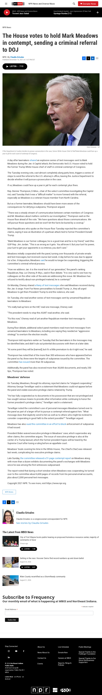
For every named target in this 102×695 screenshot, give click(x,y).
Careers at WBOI (64, 658)
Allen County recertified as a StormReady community (42, 576)
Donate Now (89, 3)
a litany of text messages (47, 285)
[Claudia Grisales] (8, 516)
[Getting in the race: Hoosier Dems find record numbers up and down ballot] (10, 562)
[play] (7, 12)
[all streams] (98, 12)
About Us (41, 647)
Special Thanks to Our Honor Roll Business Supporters (87, 660)
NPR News (6, 27)
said (43, 260)
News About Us (44, 653)
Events (40, 664)
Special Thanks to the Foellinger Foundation (87, 653)
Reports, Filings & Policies (64, 664)
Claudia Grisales (17, 57)
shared (33, 160)
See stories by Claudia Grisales (32, 522)
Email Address (11, 609)
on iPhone (17, 677)
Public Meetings (85, 647)
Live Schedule (63, 647)
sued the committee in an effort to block (46, 424)
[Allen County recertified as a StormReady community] (10, 580)
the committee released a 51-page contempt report (45, 458)
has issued (24, 362)
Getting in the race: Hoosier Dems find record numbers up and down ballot (52, 558)
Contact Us (42, 658)
